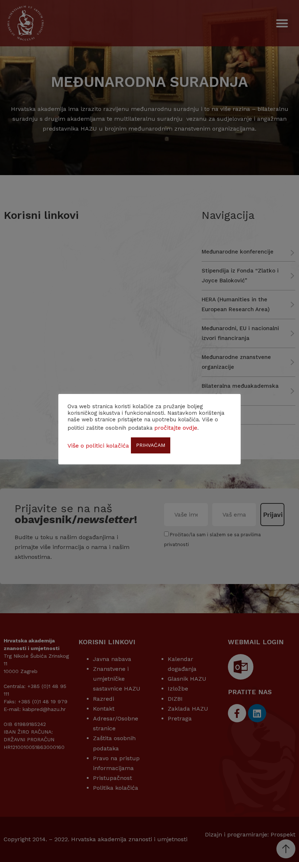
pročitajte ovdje (175, 427)
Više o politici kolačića (98, 445)
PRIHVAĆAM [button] (150, 445)
